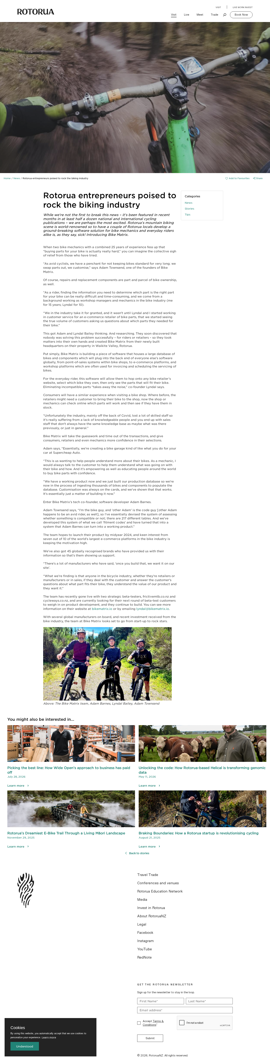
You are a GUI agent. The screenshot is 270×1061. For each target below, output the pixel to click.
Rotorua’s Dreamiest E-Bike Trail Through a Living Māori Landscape (66, 833)
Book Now (241, 14)
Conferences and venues (158, 883)
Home (7, 178)
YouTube (144, 949)
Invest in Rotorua (151, 908)
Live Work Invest (243, 7)
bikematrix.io (102, 608)
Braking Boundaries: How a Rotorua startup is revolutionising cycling (199, 833)
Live (186, 14)
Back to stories (139, 853)
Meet (200, 14)
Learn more (15, 785)
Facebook (145, 933)
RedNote (144, 957)
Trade (214, 14)
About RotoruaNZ (151, 916)
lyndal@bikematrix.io (152, 608)
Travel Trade (147, 875)
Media (142, 900)
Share (259, 178)
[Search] (225, 14)
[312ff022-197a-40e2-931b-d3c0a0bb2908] (237, 178)
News (16, 178)
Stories (189, 208)
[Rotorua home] (35, 12)
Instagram (145, 941)
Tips (187, 214)
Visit (218, 7)
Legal (141, 924)
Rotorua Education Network (160, 891)
